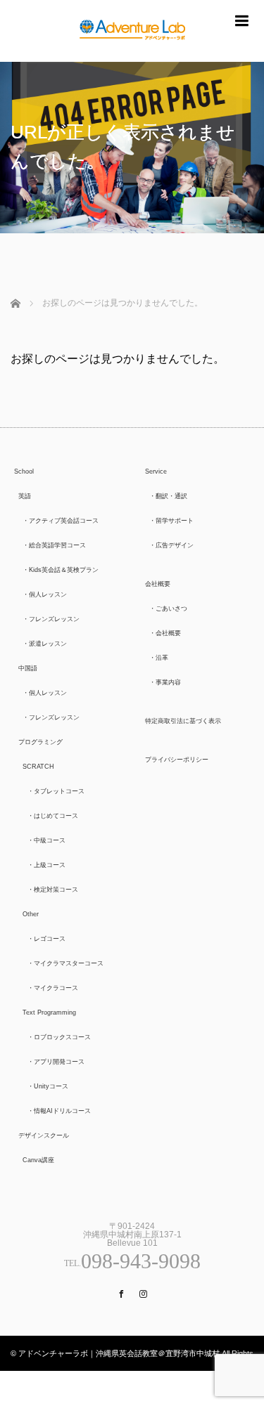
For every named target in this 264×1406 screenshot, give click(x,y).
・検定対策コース (52, 889)
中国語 (27, 668)
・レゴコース (46, 938)
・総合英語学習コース (54, 545)
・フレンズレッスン (51, 619)
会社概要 (157, 583)
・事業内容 (165, 682)
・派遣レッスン (45, 643)
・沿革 (158, 657)
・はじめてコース (52, 815)
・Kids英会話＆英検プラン (61, 569)
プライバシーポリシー (176, 759)
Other (31, 914)
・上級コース (46, 864)
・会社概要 (165, 633)
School (24, 471)
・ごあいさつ (168, 608)
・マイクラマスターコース (65, 963)
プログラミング (40, 742)
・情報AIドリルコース (59, 1110)
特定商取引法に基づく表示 (183, 720)
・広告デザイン (171, 545)
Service (156, 471)
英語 (24, 496)
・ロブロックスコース (59, 1037)
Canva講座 (38, 1160)
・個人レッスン (45, 594)
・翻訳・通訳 (168, 496)
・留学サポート (171, 520)
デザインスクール (43, 1135)
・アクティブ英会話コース (61, 520)
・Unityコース (47, 1086)
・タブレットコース (55, 791)
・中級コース (46, 840)
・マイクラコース (52, 987)
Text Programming (49, 1012)
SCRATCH (38, 766)
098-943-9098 (141, 1260)
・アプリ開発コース (55, 1061)
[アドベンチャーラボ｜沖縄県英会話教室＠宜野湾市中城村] (132, 53)
